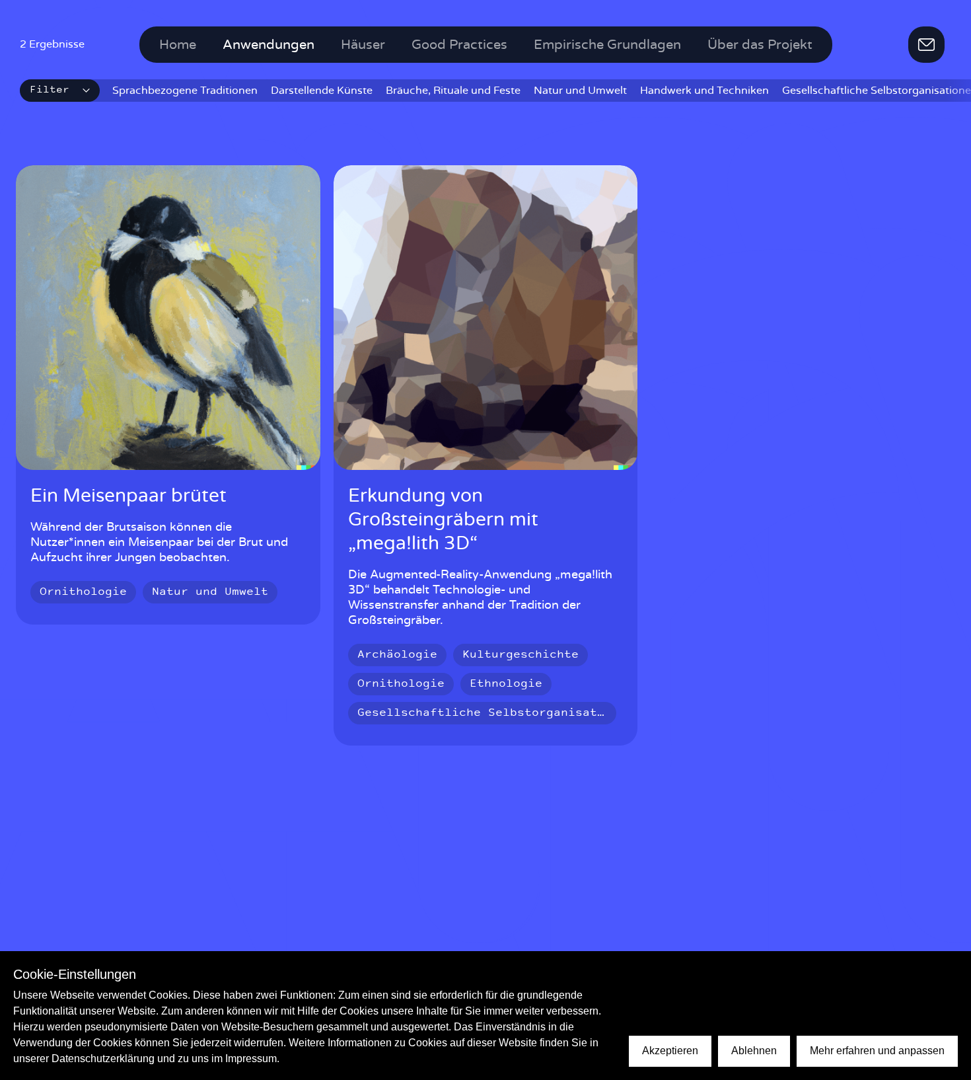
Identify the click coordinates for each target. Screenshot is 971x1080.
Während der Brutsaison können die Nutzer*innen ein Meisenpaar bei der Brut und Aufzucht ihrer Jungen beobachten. (159, 542)
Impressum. (252, 1058)
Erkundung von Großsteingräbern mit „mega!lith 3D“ (443, 520)
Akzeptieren (670, 1050)
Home (177, 45)
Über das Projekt (759, 45)
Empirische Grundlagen (607, 45)
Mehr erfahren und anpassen (877, 1050)
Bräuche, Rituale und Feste (453, 90)
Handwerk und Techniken (704, 90)
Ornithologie (83, 592)
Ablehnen (754, 1050)
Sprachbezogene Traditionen (185, 90)
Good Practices (459, 45)
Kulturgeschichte (520, 655)
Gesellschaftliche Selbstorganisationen (495, 713)
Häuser (363, 45)
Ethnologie (506, 684)
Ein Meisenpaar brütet (128, 496)
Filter (49, 90)
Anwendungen (268, 45)
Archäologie (397, 655)
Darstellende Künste (322, 90)
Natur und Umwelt (580, 90)
